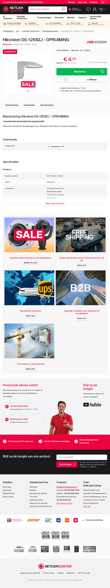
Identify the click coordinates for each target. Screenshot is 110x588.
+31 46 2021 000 (35, 2)
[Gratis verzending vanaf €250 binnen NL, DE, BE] (81, 234)
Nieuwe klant (8, 497)
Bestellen (33, 487)
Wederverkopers (36, 500)
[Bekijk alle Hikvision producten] (97, 42)
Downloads (29, 105)
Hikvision (7, 44)
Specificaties (47, 105)
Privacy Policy (48, 573)
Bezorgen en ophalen (38, 493)
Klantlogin (7, 487)
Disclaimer (70, 573)
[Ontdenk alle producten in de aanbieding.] (29, 234)
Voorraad (33, 497)
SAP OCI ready (84, 573)
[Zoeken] (63, 9)
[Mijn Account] (95, 10)
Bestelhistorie (8, 493)
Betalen (33, 490)
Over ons (86, 506)
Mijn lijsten (7, 490)
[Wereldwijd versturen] (29, 287)
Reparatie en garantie (39, 503)
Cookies (60, 573)
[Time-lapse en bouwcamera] (29, 341)
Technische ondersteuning (40, 506)
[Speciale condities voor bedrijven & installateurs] (81, 287)
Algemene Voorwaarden (30, 573)
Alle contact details (64, 503)
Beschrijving (12, 105)
